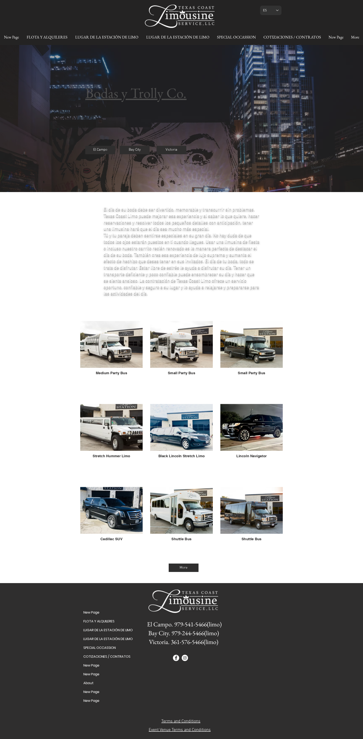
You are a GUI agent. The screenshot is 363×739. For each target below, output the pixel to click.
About (88, 683)
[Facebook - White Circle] (176, 658)
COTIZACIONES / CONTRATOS (98, 656)
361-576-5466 (187, 642)
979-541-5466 (190, 624)
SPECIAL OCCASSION (98, 647)
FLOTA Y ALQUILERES (98, 621)
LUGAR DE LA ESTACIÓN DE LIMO (98, 630)
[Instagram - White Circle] (185, 658)
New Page (91, 612)
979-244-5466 (187, 633)
